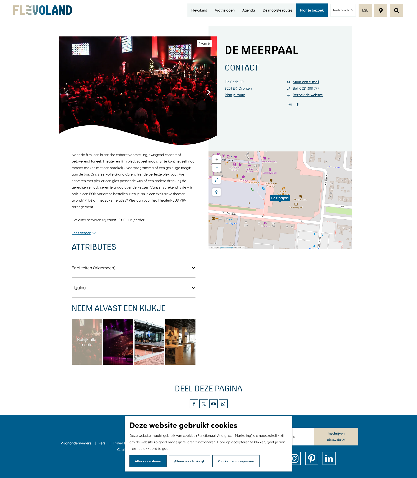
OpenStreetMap (226, 247)
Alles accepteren (148, 461)
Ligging (79, 287)
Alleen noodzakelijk (189, 461)
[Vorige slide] (66, 92)
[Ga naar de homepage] (42, 10)
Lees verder (81, 233)
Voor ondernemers (76, 443)
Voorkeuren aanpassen (236, 461)
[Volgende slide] (208, 92)
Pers (102, 443)
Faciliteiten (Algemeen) (94, 267)
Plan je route (235, 95)
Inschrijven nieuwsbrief (336, 436)
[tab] (204, 43)
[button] (280, 200)
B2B (365, 10)
